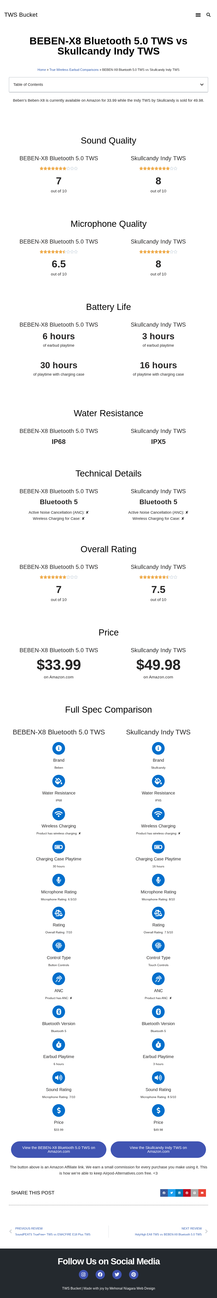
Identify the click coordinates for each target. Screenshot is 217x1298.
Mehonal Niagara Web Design (132, 1288)
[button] (198, 15)
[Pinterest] (133, 1274)
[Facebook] (100, 1274)
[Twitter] (117, 1274)
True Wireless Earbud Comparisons (74, 69)
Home (42, 69)
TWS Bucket (21, 14)
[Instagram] (83, 1274)
